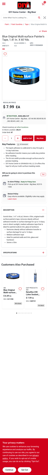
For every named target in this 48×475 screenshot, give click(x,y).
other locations (22, 127)
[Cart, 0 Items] (43, 4)
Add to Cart (27, 138)
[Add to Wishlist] (5, 54)
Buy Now (40, 138)
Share (44, 31)
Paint (7, 24)
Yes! (43, 174)
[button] (24, 210)
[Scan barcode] (45, 18)
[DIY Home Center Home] (24, 5)
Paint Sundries (16, 24)
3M (3, 49)
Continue (9, 470)
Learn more (12, 199)
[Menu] (3, 3)
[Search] (39, 17)
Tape (27, 24)
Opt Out (24, 470)
